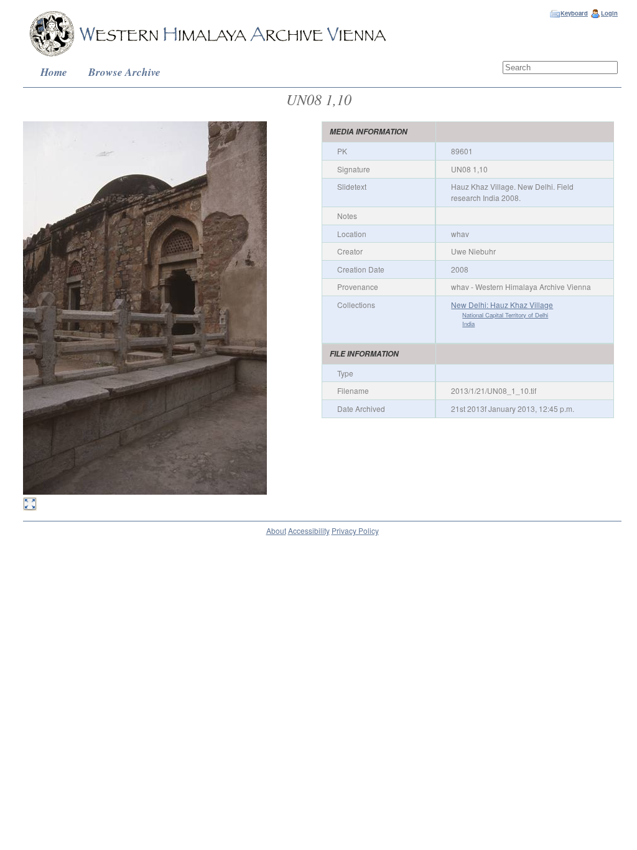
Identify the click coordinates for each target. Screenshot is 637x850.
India (468, 323)
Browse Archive (124, 72)
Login (609, 13)
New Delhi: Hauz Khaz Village (502, 304)
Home (53, 72)
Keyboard (574, 13)
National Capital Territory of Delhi (505, 315)
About (276, 530)
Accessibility (309, 530)
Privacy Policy (355, 530)
